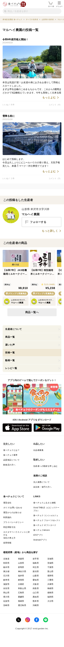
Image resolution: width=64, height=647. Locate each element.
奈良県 (6, 588)
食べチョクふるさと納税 (44, 503)
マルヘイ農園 (31, 214)
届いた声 (10, 344)
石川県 (6, 576)
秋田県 (6, 563)
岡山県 (6, 592)
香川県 (6, 597)
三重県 (50, 580)
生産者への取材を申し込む (45, 466)
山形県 (21, 563)
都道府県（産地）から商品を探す (20, 552)
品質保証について (11, 460)
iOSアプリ (38, 535)
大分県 (50, 601)
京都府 (21, 584)
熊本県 (36, 601)
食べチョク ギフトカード (44, 525)
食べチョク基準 (10, 455)
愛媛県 (21, 597)
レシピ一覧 (11, 368)
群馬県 (21, 567)
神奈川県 (22, 571)
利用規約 (7, 517)
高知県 (36, 597)
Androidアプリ (40, 540)
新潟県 (36, 571)
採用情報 (7, 543)
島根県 (50, 588)
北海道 (6, 559)
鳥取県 (36, 588)
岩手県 (36, 559)
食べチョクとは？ (11, 450)
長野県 (50, 576)
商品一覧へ (32, 312)
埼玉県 (36, 567)
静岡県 (21, 580)
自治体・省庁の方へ (42, 487)
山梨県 (36, 576)
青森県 (21, 559)
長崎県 (21, 601)
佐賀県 (6, 601)
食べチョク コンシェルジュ (45, 515)
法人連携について (41, 482)
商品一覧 (10, 337)
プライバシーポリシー (13, 522)
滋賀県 (6, 584)
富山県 (50, 571)
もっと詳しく (50, 231)
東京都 (6, 571)
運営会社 (7, 503)
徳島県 (50, 592)
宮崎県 (6, 605)
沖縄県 (36, 605)
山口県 (36, 592)
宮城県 (50, 559)
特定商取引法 (9, 527)
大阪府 (36, 584)
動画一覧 (10, 360)
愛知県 (36, 580)
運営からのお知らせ (12, 512)
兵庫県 (50, 584)
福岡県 (50, 597)
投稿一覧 (10, 352)
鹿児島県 (22, 605)
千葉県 (50, 567)
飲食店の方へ (9, 465)
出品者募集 (38, 450)
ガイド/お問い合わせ (12, 507)
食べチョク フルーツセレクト (46, 520)
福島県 (36, 563)
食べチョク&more (41, 530)
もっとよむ (49, 97)
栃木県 (6, 567)
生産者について (13, 329)
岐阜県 (6, 580)
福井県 (21, 576)
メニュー (59, 6)
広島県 (21, 592)
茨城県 (50, 563)
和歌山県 (22, 588)
